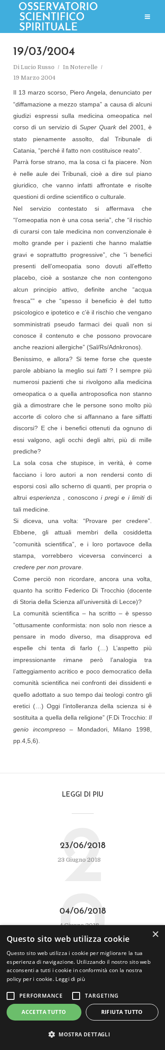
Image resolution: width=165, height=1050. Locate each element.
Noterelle (84, 67)
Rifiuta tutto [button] (122, 1012)
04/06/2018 (82, 911)
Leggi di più (70, 979)
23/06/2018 (83, 845)
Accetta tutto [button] (44, 1012)
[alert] (82, 987)
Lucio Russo (38, 67)
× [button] (155, 934)
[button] (82, 1035)
